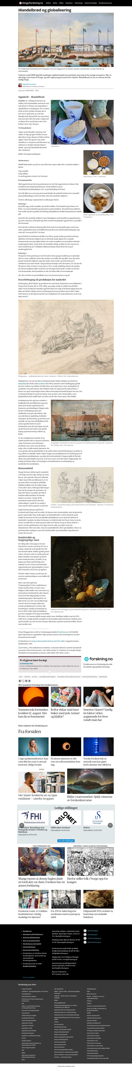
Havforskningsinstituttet (29, 1020)
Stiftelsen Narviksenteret (94, 1018)
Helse (55, 3)
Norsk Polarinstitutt (60, 1042)
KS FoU (24, 1038)
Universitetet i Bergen (93, 1035)
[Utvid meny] (19, 9)
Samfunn (69, 3)
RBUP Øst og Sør (92, 994)
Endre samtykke (29, 977)
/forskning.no (92, 934)
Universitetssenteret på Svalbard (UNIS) (98, 1048)
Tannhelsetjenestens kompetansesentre (98, 1025)
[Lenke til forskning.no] (30, 2)
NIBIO (23, 1052)
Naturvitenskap (91, 3)
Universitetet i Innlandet (94, 1038)
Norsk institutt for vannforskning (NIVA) (66, 1054)
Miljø (61, 3)
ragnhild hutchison (47, 677)
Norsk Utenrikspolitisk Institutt (63, 1049)
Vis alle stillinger (66, 841)
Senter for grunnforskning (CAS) (96, 1006)
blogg (34, 677)
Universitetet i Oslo (92, 1040)
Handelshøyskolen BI (28, 1018)
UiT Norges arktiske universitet (96, 1030)
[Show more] (49, 672)
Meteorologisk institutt (28, 1047)
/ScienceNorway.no (94, 942)
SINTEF (89, 1003)
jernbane (42, 384)
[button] (21, 825)
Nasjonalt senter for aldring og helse (64, 1010)
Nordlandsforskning (60, 1027)
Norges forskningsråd (60, 1034)
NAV (23, 1050)
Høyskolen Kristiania (28, 1033)
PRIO (88, 991)
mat (20, 677)
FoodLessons (63, 632)
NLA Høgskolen (58, 989)
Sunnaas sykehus (92, 1020)
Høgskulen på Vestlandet (29, 1030)
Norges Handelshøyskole (61, 1032)
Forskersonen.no (105, 3)
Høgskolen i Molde (27, 1023)
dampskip (22, 384)
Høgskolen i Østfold (27, 1025)
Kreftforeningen (26, 1040)
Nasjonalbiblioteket (60, 1003)
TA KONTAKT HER (26, 664)
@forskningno (92, 931)
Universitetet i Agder (93, 1033)
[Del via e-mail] (29, 680)
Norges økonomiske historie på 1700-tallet (48, 641)
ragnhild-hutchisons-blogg (69, 677)
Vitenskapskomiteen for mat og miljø (98, 1058)
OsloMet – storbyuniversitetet (62, 1057)
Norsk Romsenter (59, 1047)
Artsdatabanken (26, 994)
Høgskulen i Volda (27, 1028)
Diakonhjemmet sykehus (29, 996)
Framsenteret (26, 1013)
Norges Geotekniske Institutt (62, 1029)
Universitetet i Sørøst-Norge (95, 1045)
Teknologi (79, 3)
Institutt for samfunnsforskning (31, 1035)
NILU (23, 1059)
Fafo (23, 1003)
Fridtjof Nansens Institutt (29, 1015)
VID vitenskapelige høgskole (95, 1055)
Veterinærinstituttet (92, 1053)
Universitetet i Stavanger (94, 1043)
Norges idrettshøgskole (61, 1039)
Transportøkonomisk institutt (95, 1028)
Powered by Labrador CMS (66, 1066)
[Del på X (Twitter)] (22, 680)
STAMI (89, 1013)
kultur (27, 677)
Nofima (56, 1022)
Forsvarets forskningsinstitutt (30, 1010)
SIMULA (89, 1001)
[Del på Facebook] (19, 680)
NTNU (56, 1000)
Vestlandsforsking (92, 1050)
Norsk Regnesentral (60, 1044)
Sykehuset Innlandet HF (94, 1023)
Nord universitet (59, 1024)
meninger (103, 677)
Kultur (48, 3)
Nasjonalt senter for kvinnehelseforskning (66, 1015)
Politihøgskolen (91, 989)
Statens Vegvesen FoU (93, 1015)
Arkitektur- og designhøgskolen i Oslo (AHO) (35, 991)
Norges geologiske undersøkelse (63, 1037)
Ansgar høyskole (27, 989)
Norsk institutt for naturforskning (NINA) (66, 1052)
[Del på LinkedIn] (26, 680)
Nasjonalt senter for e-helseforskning (65, 1012)
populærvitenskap (90, 677)
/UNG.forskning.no (94, 938)
